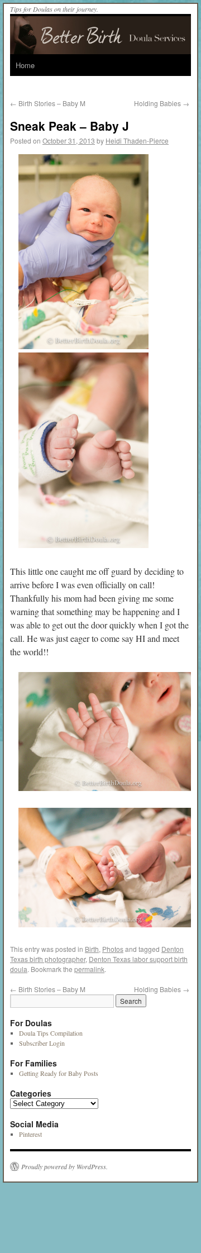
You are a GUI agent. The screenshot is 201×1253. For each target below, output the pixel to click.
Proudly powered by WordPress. (64, 1166)
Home (25, 65)
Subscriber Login (42, 1042)
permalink (89, 969)
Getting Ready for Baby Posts (58, 1073)
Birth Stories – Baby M (47, 103)
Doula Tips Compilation (51, 1032)
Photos (112, 949)
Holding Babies (161, 103)
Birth (92, 949)
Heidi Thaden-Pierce (137, 140)
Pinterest (30, 1134)
